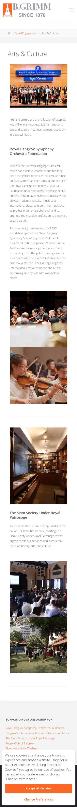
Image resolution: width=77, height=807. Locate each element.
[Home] (9, 33)
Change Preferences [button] (38, 800)
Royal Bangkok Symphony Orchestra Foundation (35, 728)
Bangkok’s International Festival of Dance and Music (37, 733)
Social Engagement (26, 33)
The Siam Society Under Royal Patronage (30, 738)
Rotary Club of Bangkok (20, 743)
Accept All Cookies (38, 788)
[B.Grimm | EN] (27, 10)
